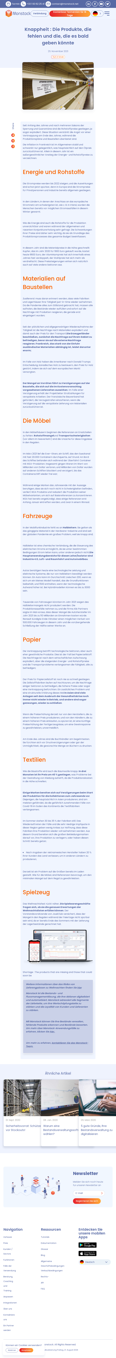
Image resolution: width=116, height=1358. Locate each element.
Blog (43, 1255)
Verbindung (39, 13)
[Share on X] (13, 135)
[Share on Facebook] (13, 147)
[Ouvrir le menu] (107, 13)
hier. (52, 1031)
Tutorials (45, 1237)
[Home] (18, 13)
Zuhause (7, 1237)
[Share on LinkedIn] (13, 141)
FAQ (43, 1288)
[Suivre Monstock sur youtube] (101, 4)
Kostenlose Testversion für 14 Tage (69, 14)
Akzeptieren (26, 1350)
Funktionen (8, 1259)
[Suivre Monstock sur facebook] (95, 4)
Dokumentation (48, 1243)
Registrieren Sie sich (87, 1201)
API (42, 1282)
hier (79, 987)
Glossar (44, 1249)
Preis (5, 1243)
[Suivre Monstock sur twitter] (107, 4)
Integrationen (10, 1302)
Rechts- (45, 1276)
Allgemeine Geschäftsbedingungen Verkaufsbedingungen (52, 1266)
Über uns (7, 1308)
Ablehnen (12, 1350)
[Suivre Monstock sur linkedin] (88, 4)
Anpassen (8, 1296)
